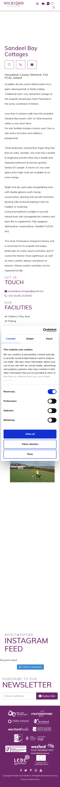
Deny (30, 454)
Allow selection (30, 444)
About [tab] (49, 338)
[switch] (52, 401)
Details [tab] (30, 338)
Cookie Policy (33, 779)
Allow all (30, 434)
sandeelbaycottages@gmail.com (25, 291)
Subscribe (48, 696)
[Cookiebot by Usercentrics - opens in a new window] (43, 330)
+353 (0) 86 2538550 (19, 295)
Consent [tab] (10, 338)
